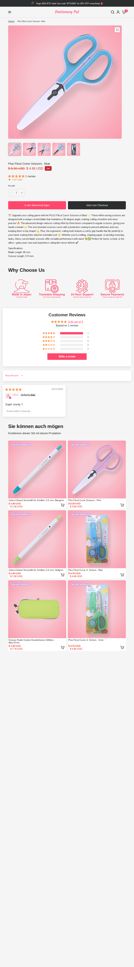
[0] (123, 12)
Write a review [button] (67, 356)
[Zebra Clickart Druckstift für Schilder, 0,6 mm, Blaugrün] (37, 469)
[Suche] (112, 12)
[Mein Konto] (118, 12)
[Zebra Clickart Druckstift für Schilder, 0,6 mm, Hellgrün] (37, 539)
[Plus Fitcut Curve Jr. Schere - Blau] (97, 539)
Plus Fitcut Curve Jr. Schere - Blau (85, 570)
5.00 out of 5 (75, 321)
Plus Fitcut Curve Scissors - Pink (84, 500)
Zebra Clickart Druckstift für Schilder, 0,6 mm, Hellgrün (36, 570)
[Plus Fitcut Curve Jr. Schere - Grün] (97, 609)
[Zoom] (117, 29)
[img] (13, 389)
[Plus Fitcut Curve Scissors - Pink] (97, 469)
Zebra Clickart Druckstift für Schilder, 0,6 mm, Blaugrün (36, 500)
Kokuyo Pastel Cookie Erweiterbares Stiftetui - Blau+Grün (32, 641)
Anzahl (11, 186)
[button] (16, 176)
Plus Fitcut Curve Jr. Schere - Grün (85, 640)
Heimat (11, 21)
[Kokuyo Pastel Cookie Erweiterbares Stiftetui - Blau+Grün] (37, 609)
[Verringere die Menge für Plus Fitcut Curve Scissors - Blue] (11, 192)
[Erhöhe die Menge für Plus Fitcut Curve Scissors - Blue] (21, 192)
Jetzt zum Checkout (97, 205)
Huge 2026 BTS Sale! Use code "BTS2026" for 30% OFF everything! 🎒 (69, 3)
